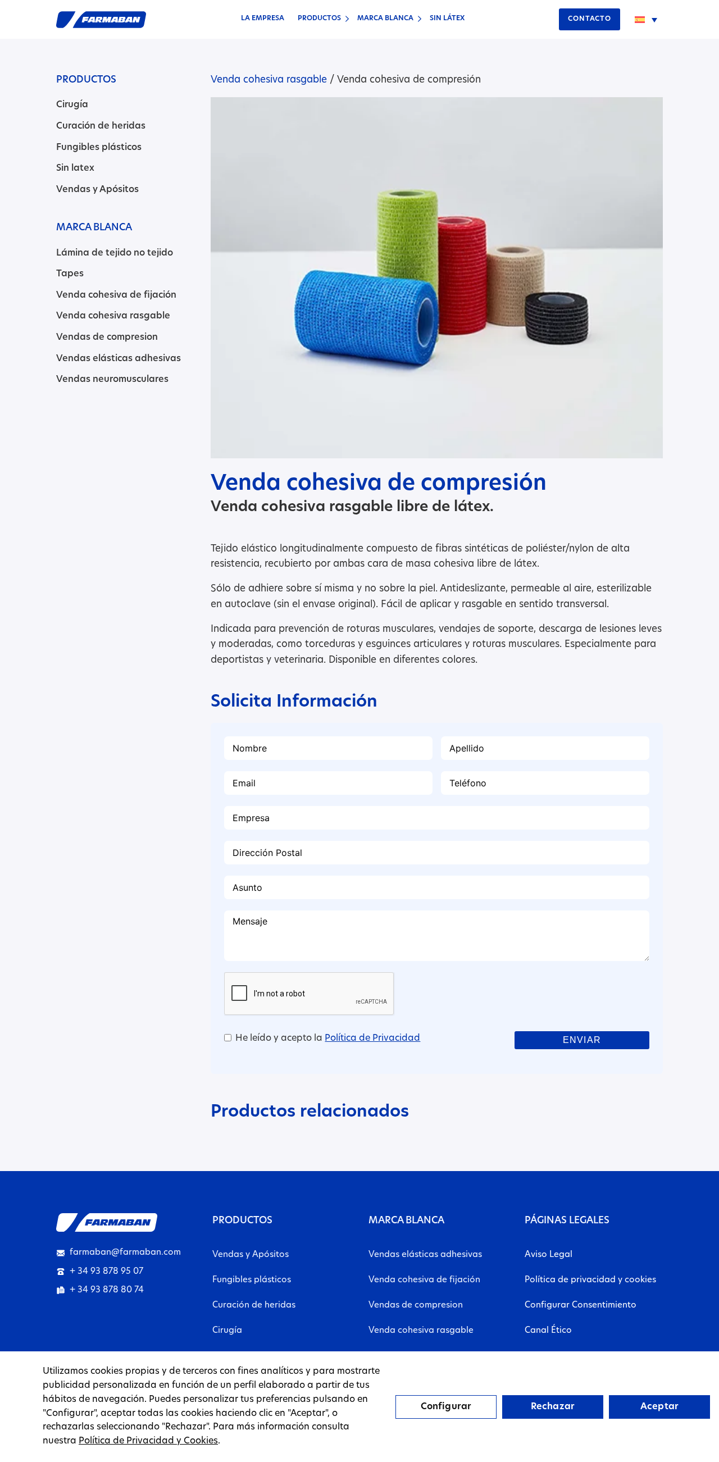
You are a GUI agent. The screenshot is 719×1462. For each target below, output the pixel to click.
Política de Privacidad (372, 1038)
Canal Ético (548, 1331)
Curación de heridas (100, 126)
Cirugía (72, 105)
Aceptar (659, 1406)
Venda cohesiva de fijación (116, 295)
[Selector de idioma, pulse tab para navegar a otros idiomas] (646, 19)
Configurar (446, 1406)
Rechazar (553, 1406)
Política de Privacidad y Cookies (148, 1441)
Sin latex (75, 168)
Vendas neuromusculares (112, 379)
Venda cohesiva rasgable (113, 316)
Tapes (70, 274)
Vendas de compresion (107, 337)
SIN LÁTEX (447, 18)
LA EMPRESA (262, 18)
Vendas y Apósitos (97, 189)
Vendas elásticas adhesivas (118, 358)
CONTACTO (589, 19)
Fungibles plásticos (99, 147)
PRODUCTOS (319, 18)
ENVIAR (582, 1040)
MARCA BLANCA (385, 18)
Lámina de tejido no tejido (114, 253)
